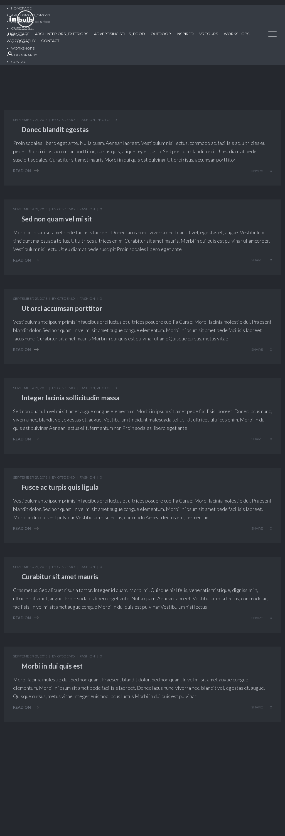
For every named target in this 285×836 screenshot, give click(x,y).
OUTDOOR (161, 33)
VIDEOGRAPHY (22, 40)
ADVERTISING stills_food (119, 33)
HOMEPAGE (19, 33)
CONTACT (50, 40)
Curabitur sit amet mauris (59, 576)
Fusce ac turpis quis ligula (60, 487)
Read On (22, 171)
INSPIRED (185, 33)
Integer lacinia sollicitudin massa (70, 398)
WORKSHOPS (237, 33)
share (257, 171)
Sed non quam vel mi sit (56, 219)
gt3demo (66, 120)
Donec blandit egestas (55, 129)
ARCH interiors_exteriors (62, 33)
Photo (103, 120)
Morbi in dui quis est (52, 666)
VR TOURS (208, 33)
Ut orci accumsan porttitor (61, 308)
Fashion (87, 120)
